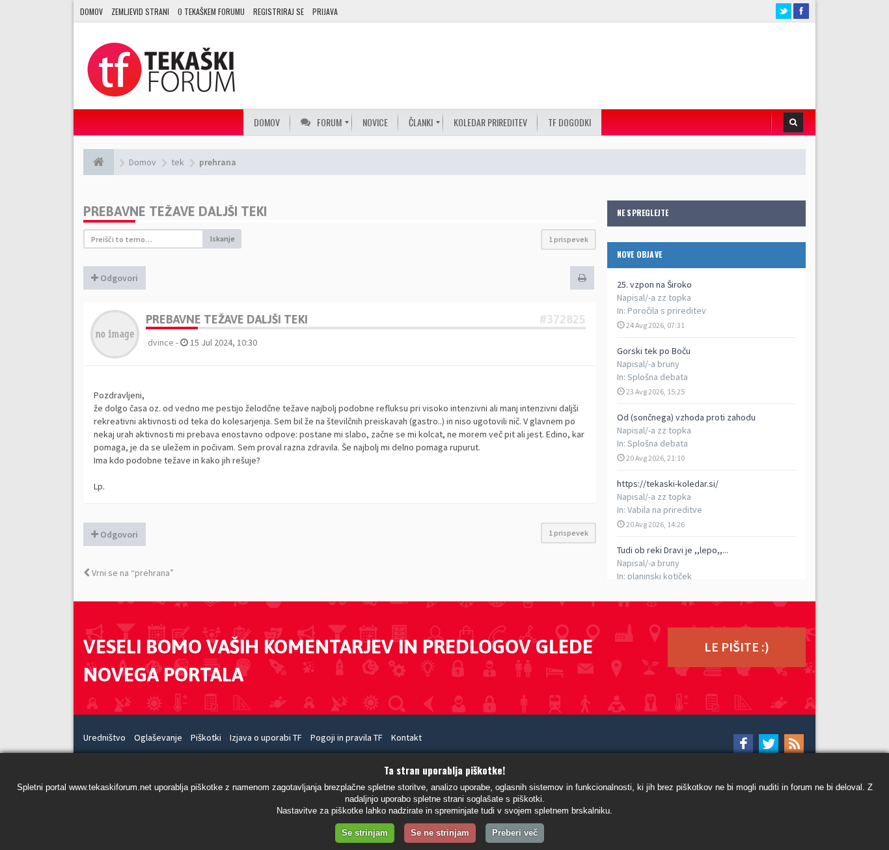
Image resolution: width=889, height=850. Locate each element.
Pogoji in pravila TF (346, 737)
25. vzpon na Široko (654, 284)
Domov (91, 11)
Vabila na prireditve (664, 509)
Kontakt (406, 737)
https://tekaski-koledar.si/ (667, 483)
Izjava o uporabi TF (266, 737)
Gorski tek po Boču (654, 351)
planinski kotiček (659, 576)
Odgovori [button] (118, 278)
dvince (161, 342)
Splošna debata (657, 377)
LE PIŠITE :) (736, 646)
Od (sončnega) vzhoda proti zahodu (686, 417)
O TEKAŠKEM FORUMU (211, 11)
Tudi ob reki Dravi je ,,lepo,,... (672, 550)
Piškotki (206, 737)
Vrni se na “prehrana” (132, 573)
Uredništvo (104, 737)
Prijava (325, 11)
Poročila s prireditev (666, 310)
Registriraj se (278, 11)
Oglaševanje (158, 737)
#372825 (563, 319)
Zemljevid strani (140, 11)
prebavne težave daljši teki (175, 211)
